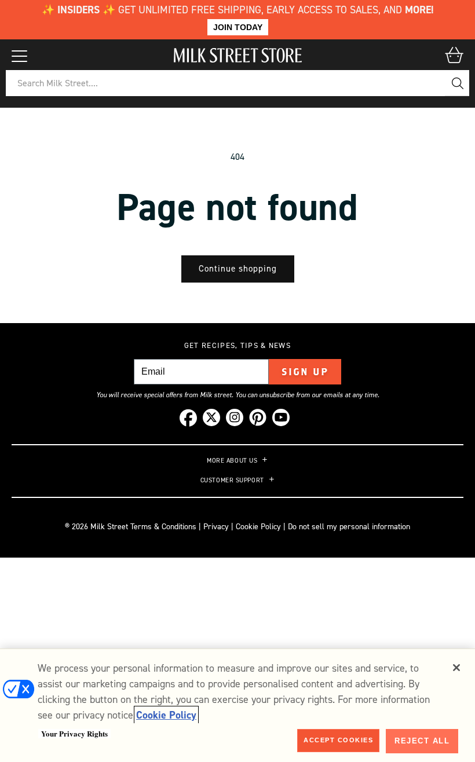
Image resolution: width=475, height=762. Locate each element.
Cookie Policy (258, 526)
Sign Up (305, 372)
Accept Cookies (338, 740)
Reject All (422, 741)
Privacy (215, 526)
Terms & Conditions (163, 526)
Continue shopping (238, 268)
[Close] (456, 667)
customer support (232, 481)
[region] (237, 705)
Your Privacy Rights (74, 733)
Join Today (237, 27)
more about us (232, 461)
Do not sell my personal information (349, 526)
